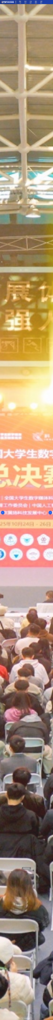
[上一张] (2, 512)
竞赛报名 (41, 2)
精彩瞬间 (36, 2)
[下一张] (50, 512)
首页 (15, 2)
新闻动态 (25, 2)
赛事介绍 (20, 2)
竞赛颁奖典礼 (26, 868)
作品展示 (31, 2)
